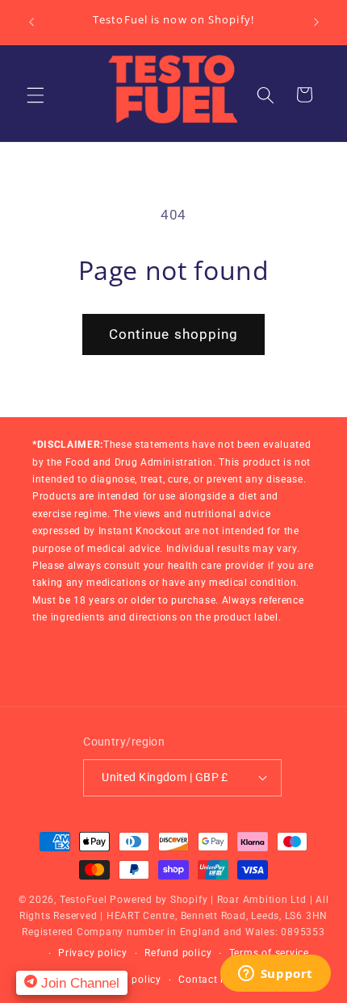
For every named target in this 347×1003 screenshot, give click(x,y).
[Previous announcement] (31, 22)
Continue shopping (174, 334)
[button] (35, 94)
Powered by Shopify (158, 899)
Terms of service (269, 953)
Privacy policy (93, 953)
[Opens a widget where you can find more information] (275, 975)
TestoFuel (83, 899)
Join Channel (78, 983)
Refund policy (177, 953)
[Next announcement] (316, 22)
